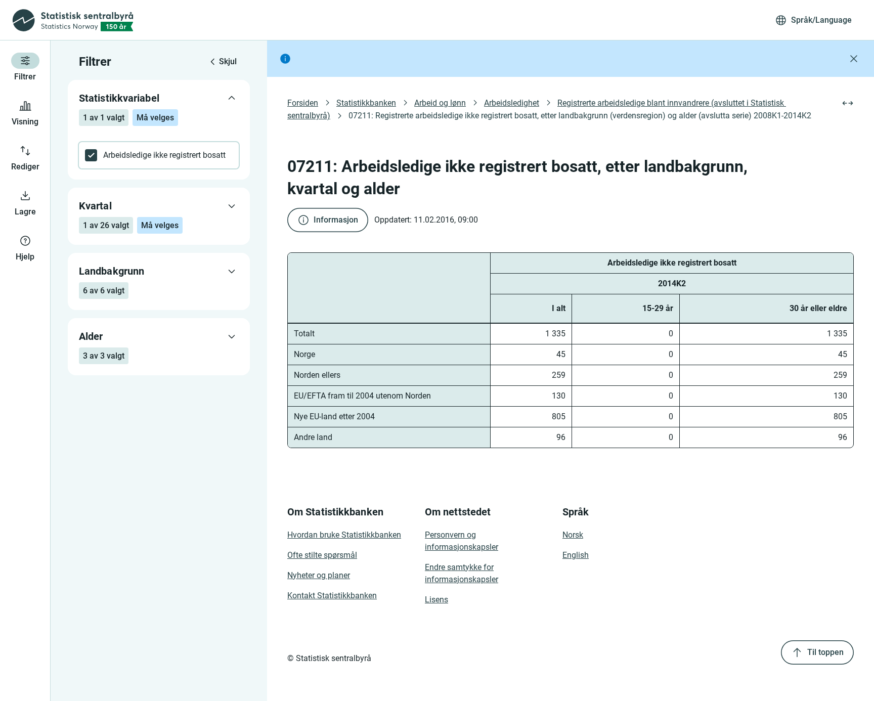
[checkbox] (159, 155)
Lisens (436, 599)
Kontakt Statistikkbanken (332, 595)
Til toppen (825, 652)
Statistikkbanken (366, 103)
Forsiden (302, 103)
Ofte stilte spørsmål (322, 555)
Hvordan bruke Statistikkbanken (344, 535)
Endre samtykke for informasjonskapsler (461, 573)
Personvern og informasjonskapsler (461, 541)
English (575, 555)
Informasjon (336, 220)
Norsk (572, 535)
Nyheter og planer (318, 575)
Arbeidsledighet (511, 103)
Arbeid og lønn (440, 103)
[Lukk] (854, 59)
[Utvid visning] (848, 103)
